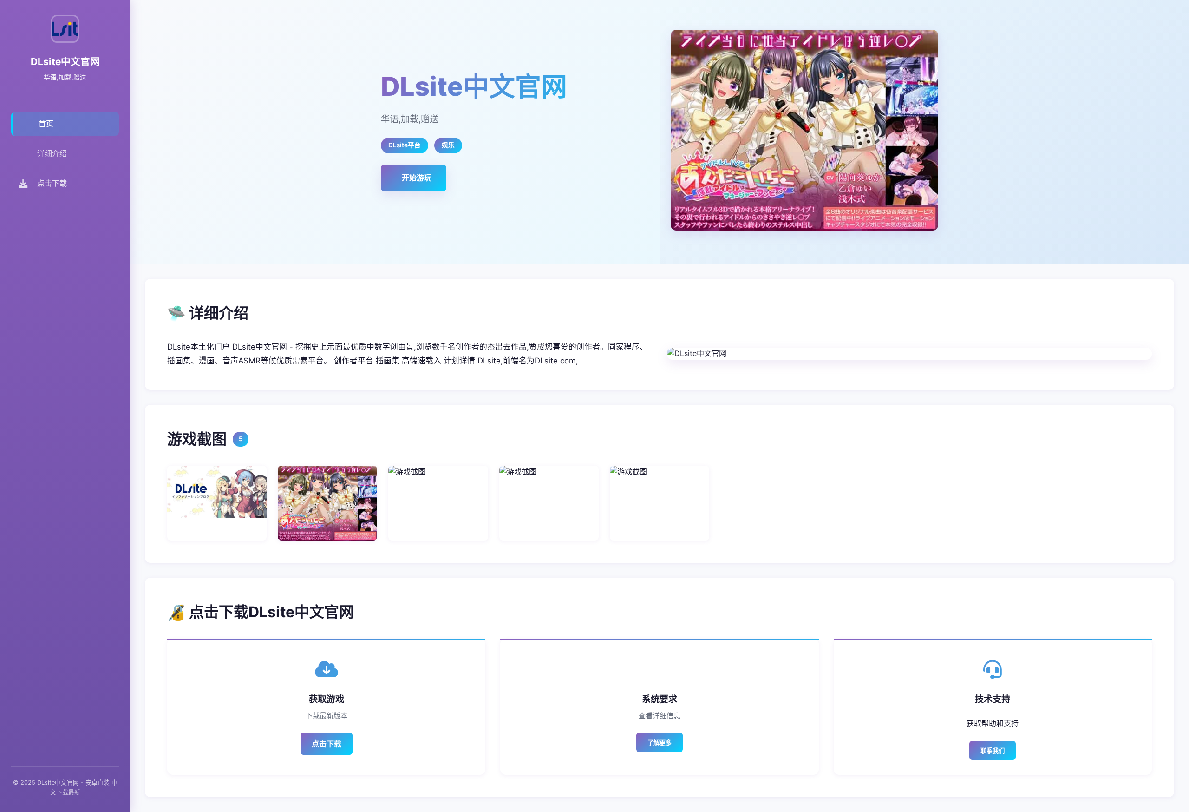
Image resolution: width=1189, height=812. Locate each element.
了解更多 (659, 742)
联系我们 (992, 750)
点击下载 (326, 743)
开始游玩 (416, 177)
